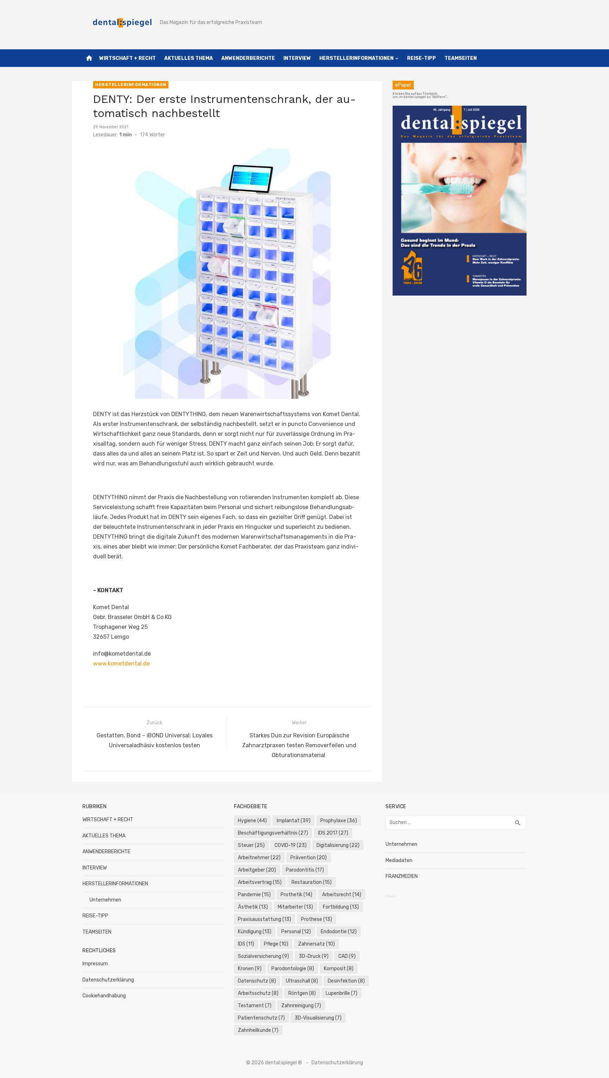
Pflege (276, 944)
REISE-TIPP (421, 58)
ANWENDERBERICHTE (248, 58)
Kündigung (254, 932)
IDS (246, 944)
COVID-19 (291, 845)
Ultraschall (302, 981)
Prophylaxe (338, 821)
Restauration (311, 882)
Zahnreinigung (301, 1006)
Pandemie (254, 895)
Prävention (308, 858)
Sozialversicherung (263, 956)
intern (391, 896)
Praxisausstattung (264, 919)
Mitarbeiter (295, 907)
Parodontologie (292, 969)
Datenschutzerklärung (108, 980)
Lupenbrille (341, 993)
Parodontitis (305, 870)
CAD (347, 956)
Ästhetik (253, 907)
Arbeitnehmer (259, 858)
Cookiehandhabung (104, 996)
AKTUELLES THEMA (188, 58)
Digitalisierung (337, 845)
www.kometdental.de (121, 663)
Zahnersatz (316, 944)
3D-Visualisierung (318, 1018)
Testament (254, 1006)
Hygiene (252, 821)
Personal (296, 932)
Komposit (338, 969)
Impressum (95, 964)
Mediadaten (399, 860)
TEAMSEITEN (460, 58)
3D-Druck (313, 956)
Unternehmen (105, 900)
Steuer (251, 845)
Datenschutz (257, 981)
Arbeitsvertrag (260, 882)
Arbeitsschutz (258, 993)
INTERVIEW (297, 58)
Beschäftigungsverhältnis (273, 833)
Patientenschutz (261, 1018)
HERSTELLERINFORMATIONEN (356, 58)
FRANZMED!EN (402, 876)
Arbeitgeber (257, 870)
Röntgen (302, 993)
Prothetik (296, 895)
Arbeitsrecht (341, 895)
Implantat (293, 821)
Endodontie (339, 932)
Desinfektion (346, 981)
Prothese (316, 919)
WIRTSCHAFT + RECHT (127, 58)
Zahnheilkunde (258, 1030)
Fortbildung (341, 907)
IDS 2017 (333, 833)
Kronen (250, 969)
